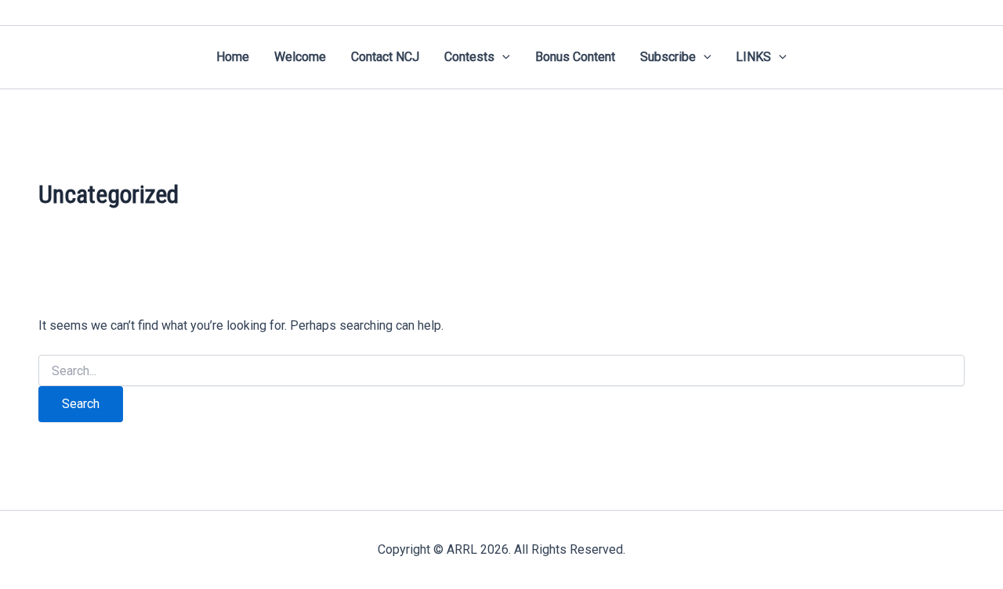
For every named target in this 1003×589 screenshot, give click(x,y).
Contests (469, 56)
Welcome (300, 56)
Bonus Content (575, 56)
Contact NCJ (385, 56)
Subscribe (668, 56)
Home (232, 56)
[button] (502, 57)
